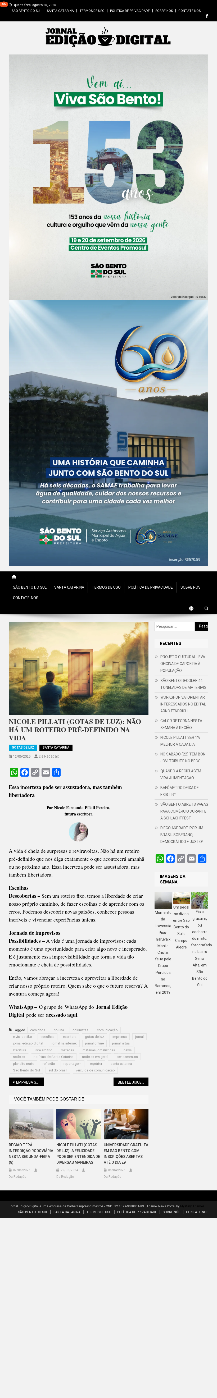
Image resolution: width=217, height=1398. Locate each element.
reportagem (73, 1064)
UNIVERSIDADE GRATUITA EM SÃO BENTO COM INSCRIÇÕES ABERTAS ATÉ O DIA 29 (126, 1154)
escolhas (47, 1037)
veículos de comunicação (95, 1070)
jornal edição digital (28, 1043)
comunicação (107, 1030)
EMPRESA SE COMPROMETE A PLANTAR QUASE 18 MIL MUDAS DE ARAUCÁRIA (30, 1082)
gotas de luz (94, 1037)
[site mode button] (194, 608)
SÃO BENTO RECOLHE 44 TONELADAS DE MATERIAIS (183, 684)
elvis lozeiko (22, 1037)
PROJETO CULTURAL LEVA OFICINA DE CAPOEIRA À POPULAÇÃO (182, 664)
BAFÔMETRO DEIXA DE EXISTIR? (179, 791)
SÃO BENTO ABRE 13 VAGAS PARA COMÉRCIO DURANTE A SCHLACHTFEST (184, 811)
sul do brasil (57, 1070)
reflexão (49, 1064)
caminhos (37, 1030)
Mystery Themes (192, 1206)
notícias (19, 1057)
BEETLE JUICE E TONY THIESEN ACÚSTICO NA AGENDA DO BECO (133, 1082)
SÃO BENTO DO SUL (26, 11)
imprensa (119, 1037)
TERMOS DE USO (92, 11)
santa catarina (121, 1064)
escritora (69, 1037)
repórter (96, 1064)
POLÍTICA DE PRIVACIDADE (130, 11)
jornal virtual (121, 1043)
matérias (67, 1050)
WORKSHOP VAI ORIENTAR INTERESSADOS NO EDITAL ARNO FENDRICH (183, 704)
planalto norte (23, 1064)
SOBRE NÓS (164, 11)
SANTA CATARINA (60, 11)
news (128, 1050)
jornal (139, 1037)
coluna (59, 1030)
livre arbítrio (43, 1050)
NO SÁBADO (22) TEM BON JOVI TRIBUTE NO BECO (182, 757)
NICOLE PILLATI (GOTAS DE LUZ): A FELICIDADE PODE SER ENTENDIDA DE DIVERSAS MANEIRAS (78, 1154)
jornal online (94, 1043)
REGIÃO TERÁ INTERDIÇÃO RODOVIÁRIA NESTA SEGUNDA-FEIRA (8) (31, 1154)
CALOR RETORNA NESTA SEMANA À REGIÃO (181, 724)
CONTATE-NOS (189, 11)
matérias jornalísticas (99, 1050)
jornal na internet (64, 1043)
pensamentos (127, 1057)
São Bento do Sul (26, 1070)
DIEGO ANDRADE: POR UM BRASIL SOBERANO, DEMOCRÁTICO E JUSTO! (181, 835)
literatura (19, 1050)
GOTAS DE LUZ (23, 747)
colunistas (80, 1030)
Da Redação (49, 756)
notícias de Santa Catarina (54, 1057)
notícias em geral (95, 1057)
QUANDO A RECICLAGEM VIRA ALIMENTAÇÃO (180, 774)
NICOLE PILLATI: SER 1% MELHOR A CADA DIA (180, 740)
